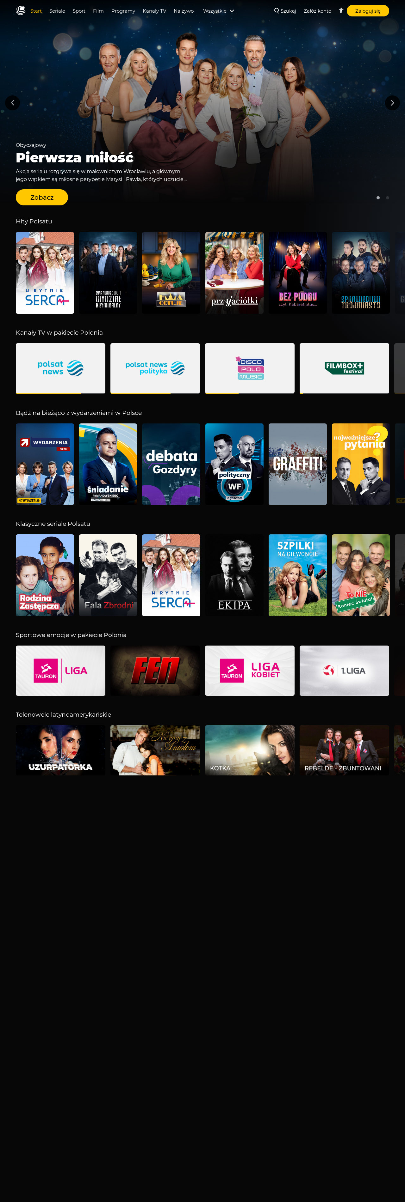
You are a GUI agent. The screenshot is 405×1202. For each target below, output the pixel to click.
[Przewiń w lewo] (12, 102)
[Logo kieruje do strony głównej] (21, 11)
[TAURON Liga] (60, 671)
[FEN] (155, 671)
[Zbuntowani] (344, 750)
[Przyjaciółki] (234, 273)
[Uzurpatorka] (60, 750)
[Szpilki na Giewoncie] (298, 575)
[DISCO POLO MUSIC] (250, 368)
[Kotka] (250, 750)
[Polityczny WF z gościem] (234, 464)
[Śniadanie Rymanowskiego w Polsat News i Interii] (108, 464)
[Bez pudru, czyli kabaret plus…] (298, 273)
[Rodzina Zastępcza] (45, 575)
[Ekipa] (234, 575)
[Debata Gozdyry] (171, 464)
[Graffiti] (298, 464)
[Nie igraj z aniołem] (155, 750)
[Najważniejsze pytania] (361, 464)
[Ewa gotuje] (171, 273)
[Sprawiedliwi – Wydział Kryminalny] (108, 273)
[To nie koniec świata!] (361, 575)
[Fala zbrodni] (108, 575)
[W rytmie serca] (45, 273)
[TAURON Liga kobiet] (250, 671)
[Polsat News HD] (60, 368)
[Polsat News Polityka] (155, 368)
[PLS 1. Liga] (344, 671)
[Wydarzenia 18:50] (45, 464)
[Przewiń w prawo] (392, 102)
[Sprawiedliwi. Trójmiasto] (361, 273)
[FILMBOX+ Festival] (344, 368)
